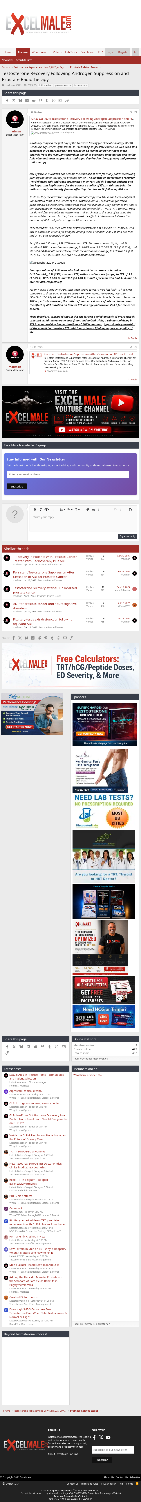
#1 (135, 111)
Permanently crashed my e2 (27, 1236)
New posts (7, 60)
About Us (109, 1477)
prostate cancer (63, 85)
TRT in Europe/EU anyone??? (27, 1151)
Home (7, 52)
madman (10, 85)
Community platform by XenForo (70, 1490)
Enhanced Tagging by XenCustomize (71, 1496)
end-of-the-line (122, 590)
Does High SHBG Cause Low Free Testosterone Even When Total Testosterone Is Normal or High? (38, 1313)
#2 (135, 347)
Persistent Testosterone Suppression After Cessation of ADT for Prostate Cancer (43, 574)
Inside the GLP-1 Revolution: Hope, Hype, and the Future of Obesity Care (38, 1137)
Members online (85, 1069)
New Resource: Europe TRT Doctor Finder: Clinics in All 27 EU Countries (35, 1165)
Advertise (135, 1477)
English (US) (12, 1483)
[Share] (130, 112)
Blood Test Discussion (21, 1324)
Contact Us (122, 1477)
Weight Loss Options (20, 1110)
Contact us (72, 1483)
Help (121, 1483)
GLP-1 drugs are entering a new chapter (34, 1103)
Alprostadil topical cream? (25, 1091)
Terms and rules (89, 1483)
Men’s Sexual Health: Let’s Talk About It (34, 1265)
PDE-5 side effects (20, 1196)
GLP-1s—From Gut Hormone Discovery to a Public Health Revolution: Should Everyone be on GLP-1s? (38, 1119)
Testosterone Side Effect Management (30, 1243)
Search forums (24, 60)
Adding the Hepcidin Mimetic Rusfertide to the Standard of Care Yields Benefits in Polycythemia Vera (36, 1281)
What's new (39, 52)
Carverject (15, 1208)
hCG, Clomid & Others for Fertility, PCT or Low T (35, 1231)
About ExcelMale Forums (63, 1454)
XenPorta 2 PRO (56, 1498)
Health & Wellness (19, 1085)
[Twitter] (101, 1438)
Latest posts (12, 1069)
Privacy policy (108, 1483)
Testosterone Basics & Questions (27, 1158)
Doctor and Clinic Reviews (23, 1190)
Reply (134, 338)
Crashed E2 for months (23, 1297)
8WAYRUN (87, 1498)
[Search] (135, 52)
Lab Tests (71, 52)
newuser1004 (94, 1075)
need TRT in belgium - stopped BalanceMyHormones (28, 1181)
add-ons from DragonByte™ (62, 1493)
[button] (14, 52)
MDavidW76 (124, 606)
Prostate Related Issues (51, 564)
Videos (57, 52)
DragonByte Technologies (100, 1493)
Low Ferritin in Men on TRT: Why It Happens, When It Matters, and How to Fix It (37, 1250)
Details (117, 1493)
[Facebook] (94, 1438)
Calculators (87, 52)
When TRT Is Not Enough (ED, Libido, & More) (34, 1097)
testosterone (80, 85)
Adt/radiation (45, 85)
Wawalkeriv (79, 1075)
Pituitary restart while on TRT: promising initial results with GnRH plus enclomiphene (37, 1222)
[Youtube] (108, 1438)
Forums (23, 52)
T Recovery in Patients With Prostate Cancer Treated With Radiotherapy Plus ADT (45, 559)
